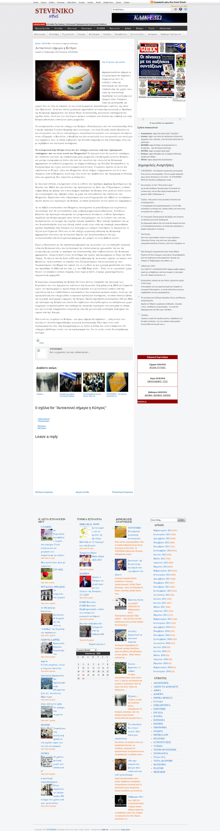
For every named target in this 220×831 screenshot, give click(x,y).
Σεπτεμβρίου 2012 (162, 550)
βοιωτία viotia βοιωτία (91, 623)
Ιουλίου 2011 (159, 598)
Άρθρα (127, 28)
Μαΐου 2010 (159, 655)
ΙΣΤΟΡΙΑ (158, 716)
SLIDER (101, 28)
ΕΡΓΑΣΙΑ (158, 712)
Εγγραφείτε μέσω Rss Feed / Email (169, 2)
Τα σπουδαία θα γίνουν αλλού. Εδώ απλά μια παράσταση (128, 731)
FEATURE (46, 43)
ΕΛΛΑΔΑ (158, 701)
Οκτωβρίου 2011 (161, 586)
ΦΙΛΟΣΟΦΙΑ (159, 764)
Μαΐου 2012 (159, 558)
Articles (90, 2)
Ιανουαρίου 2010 (162, 671)
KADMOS (84, 573)
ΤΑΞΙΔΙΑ (158, 745)
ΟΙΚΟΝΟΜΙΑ (160, 727)
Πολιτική (72, 28)
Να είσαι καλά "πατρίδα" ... (169, 133)
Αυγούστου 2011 (161, 594)
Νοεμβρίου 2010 (161, 631)
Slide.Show (71, 2)
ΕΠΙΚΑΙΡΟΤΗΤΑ (161, 705)
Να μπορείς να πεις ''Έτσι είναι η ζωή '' (157, 185)
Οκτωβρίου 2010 (161, 635)
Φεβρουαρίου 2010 (162, 667)
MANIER (45, 724)
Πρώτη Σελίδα (42, 28)
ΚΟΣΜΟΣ (158, 723)
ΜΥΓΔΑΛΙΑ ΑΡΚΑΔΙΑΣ (53, 586)
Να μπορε (52, 24)
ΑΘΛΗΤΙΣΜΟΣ (161, 682)
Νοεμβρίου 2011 (161, 582)
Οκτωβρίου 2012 (161, 546)
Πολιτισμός (40, 34)
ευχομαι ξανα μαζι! (162, 151)
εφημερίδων (169, 123)
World (98, 2)
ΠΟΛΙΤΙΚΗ (159, 738)
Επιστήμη (54, 34)
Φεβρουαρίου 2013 (162, 530)
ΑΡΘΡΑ (157, 690)
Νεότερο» (42, 428)
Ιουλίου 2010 (159, 647)
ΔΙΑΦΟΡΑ (158, 694)
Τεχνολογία (68, 34)
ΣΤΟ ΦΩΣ (58, 569)
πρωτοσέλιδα (157, 123)
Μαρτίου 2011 (160, 614)
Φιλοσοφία (94, 34)
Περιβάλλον (121, 34)
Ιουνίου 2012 (159, 554)
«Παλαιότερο (44, 419)
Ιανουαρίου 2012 (162, 574)
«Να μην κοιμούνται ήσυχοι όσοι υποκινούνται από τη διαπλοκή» (128, 767)
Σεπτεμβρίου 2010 (162, 639)
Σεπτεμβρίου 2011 (162, 590)
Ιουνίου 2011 (159, 602)
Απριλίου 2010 (160, 659)
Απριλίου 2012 (160, 562)
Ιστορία (82, 34)
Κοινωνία (115, 28)
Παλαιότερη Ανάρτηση (122, 492)
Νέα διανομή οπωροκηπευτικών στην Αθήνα (160, 252)
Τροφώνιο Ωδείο (88, 552)
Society (82, 2)
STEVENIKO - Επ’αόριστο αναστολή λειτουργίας (162, 171)
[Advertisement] (93, 505)
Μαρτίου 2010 (160, 663)
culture (126, 2)
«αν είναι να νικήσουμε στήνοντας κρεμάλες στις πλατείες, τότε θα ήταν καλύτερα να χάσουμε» (162, 139)
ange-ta (44, 661)
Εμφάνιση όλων (97, 644)
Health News (108, 2)
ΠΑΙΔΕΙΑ (158, 731)
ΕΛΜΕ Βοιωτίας (88, 602)
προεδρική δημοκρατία (52, 675)
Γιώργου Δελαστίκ (115, 61)
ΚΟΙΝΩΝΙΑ (159, 719)
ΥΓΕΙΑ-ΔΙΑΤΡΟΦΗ (162, 760)
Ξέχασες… (145, 315)
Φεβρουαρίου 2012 (162, 570)
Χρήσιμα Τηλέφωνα (171, 34)
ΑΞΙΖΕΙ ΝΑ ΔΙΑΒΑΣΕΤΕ (165, 686)
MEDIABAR (159, 771)
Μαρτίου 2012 (160, 566)
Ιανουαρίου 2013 (162, 534)
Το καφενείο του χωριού (59, 594)
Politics (52, 2)
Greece (43, 2)
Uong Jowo (125, 830)
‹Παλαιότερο (43, 421)
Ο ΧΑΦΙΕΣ (46, 526)
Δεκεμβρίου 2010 (161, 626)
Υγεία (151, 28)
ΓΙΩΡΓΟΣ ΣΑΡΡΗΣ (50, 639)
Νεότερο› (42, 426)
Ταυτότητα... (146, 234)
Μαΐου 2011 (159, 606)
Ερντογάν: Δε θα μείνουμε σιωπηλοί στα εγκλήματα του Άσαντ (129, 567)
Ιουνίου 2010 (159, 651)
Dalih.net (104, 830)
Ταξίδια (107, 34)
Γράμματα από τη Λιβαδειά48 (98, 630)
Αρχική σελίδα (82, 492)
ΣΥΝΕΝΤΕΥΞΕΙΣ (162, 742)
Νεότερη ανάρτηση (44, 492)
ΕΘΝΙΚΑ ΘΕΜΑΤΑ (162, 697)
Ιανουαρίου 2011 (162, 622)
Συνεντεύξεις (138, 34)
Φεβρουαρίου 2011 (162, 618)
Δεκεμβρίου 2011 (161, 578)
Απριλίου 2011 (160, 610)
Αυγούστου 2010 (161, 643)
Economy (61, 2)
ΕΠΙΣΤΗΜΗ (159, 708)
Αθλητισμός (165, 28)
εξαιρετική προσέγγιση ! (163, 160)
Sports (118, 2)
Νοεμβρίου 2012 (161, 542)
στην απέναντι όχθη (51, 703)
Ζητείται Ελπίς (135, 599)
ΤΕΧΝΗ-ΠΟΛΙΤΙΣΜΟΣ (164, 749)
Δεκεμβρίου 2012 (161, 538)
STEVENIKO (52, 830)
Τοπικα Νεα (159, 757)
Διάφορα (152, 34)
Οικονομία (86, 28)
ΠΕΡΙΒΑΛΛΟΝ (160, 734)
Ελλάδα (59, 28)
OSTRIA (45, 753)
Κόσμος (139, 28)
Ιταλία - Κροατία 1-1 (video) (134, 667)
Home (35, 2)
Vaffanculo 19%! (148, 266)
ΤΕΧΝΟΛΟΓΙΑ (160, 753)
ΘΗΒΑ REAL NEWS (89, 524)
